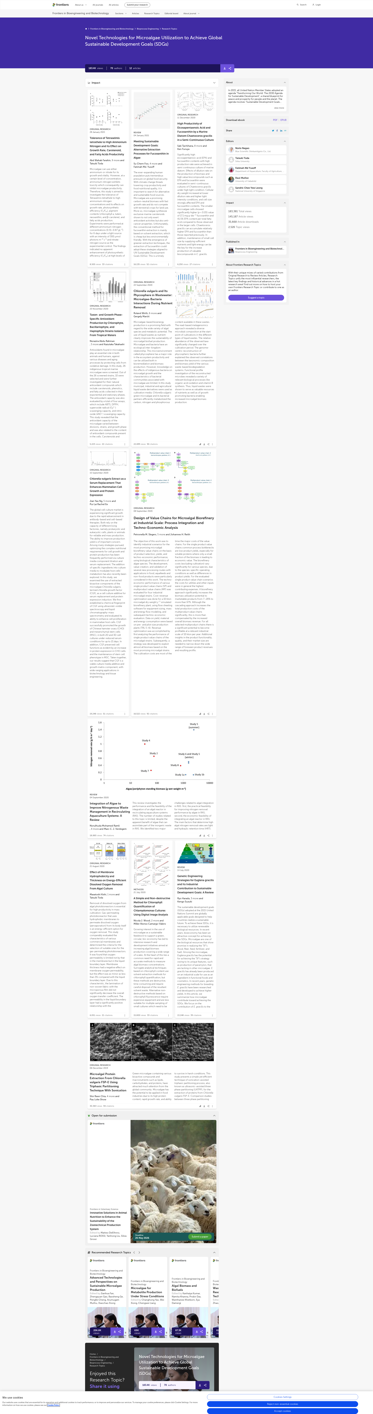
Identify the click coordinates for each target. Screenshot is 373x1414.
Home (93, 1354)
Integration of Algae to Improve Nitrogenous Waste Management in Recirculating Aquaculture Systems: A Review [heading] (110, 812)
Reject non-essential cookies (282, 1404)
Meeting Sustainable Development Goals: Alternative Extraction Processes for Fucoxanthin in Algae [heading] (151, 149)
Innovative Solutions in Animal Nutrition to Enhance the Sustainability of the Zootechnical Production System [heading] (108, 1221)
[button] (116, 68)
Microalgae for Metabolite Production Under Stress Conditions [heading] (147, 1292)
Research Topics (169, 29)
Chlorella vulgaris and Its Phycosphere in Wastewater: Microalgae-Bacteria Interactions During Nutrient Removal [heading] (153, 299)
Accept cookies (282, 1411)
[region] (186, 1402)
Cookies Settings (283, 1397)
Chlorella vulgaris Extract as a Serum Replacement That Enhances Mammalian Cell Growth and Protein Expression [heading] (108, 487)
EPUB (283, 120)
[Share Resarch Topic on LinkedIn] (281, 130)
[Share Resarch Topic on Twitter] (273, 130)
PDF (275, 120)
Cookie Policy (53, 1405)
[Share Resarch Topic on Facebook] (277, 130)
